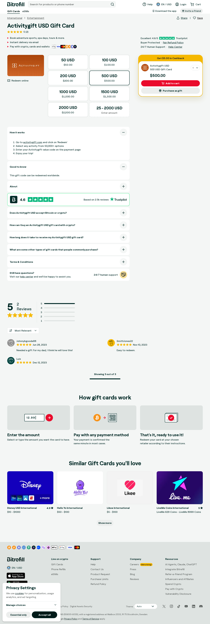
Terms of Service (90, 618)
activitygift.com (32, 142)
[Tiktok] (179, 606)
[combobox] (69, 4)
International (14, 17)
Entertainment (35, 17)
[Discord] (201, 606)
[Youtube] (186, 606)
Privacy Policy (70, 618)
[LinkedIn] (193, 606)
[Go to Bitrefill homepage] (15, 4)
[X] (164, 606)
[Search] (112, 4)
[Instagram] (171, 606)
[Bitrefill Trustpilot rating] (40, 199)
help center (26, 276)
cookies (19, 593)
